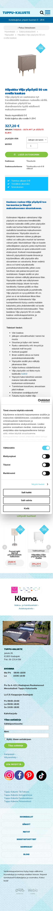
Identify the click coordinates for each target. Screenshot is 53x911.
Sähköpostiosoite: (13, 723)
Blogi (26, 854)
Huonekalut (10, 31)
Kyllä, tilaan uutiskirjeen (19, 739)
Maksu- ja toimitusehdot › (26, 605)
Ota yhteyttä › (14, 764)
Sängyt (26, 824)
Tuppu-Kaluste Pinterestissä (17, 801)
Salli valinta (26, 500)
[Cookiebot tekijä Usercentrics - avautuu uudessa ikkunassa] (38, 401)
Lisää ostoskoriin (28, 154)
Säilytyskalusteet (27, 31)
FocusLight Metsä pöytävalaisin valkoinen (14, 554)
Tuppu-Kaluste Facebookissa (18, 798)
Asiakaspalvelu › (26, 608)
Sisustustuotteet (26, 839)
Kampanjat (26, 847)
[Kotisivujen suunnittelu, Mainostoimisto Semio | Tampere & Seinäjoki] (20, 893)
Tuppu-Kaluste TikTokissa (16, 791)
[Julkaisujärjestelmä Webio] (32, 893)
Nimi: (6, 731)
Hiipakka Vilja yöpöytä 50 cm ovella (38, 556)
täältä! (24, 373)
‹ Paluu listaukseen (26, 27)
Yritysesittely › (10, 757)
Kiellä (26, 508)
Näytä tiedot (38, 484)
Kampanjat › (9, 754)
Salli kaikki (26, 492)
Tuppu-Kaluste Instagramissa (18, 795)
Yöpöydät (9, 34)
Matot (26, 832)
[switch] (46, 456)
